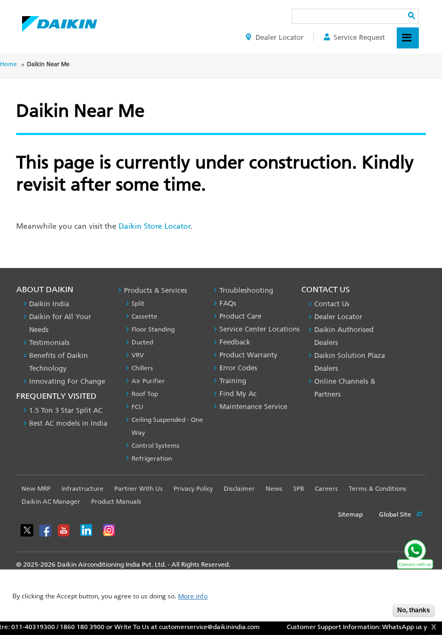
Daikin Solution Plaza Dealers (349, 361)
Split (138, 303)
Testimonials (49, 342)
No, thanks (413, 610)
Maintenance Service (253, 407)
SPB (298, 488)
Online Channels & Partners (344, 387)
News (274, 488)
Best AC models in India (68, 423)
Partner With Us (138, 488)
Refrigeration (152, 458)
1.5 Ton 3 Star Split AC (65, 410)
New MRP (36, 488)
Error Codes (238, 368)
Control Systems (155, 445)
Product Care (240, 316)
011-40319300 (27, 627)
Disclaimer (239, 488)
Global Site (396, 514)
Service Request (359, 37)
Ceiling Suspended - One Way (167, 426)
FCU (137, 407)
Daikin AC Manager (51, 501)
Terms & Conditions (377, 488)
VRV (138, 355)
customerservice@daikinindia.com (203, 627)
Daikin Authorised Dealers (344, 336)
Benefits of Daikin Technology (58, 361)
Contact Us (331, 304)
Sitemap (350, 514)
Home (8, 64)
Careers (326, 488)
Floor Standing (153, 329)
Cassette (144, 316)
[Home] (59, 21)
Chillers (142, 368)
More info (193, 596)
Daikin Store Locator (154, 226)
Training (232, 381)
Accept (376, 613)
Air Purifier (148, 381)
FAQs (227, 303)
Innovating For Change (67, 381)
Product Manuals (116, 501)
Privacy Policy (193, 488)
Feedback (234, 342)
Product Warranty (248, 355)
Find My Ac (238, 394)
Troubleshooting (246, 290)
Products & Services (155, 290)
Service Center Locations (259, 329)
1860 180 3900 (75, 627)
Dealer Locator (279, 37)
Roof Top (145, 394)
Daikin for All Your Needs (60, 323)
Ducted (142, 342)
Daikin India (49, 304)
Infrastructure (82, 488)
